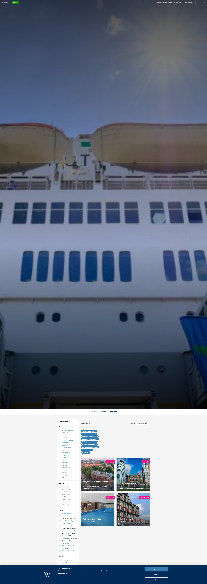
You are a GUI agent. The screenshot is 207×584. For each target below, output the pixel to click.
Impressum (191, 2)
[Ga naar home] (103, 15)
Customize (155, 574)
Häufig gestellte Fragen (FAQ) (164, 2)
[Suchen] (204, 2)
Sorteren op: (132, 423)
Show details (61, 573)
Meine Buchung (177, 2)
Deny (156, 580)
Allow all (156, 569)
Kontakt (15, 2)
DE (198, 2)
